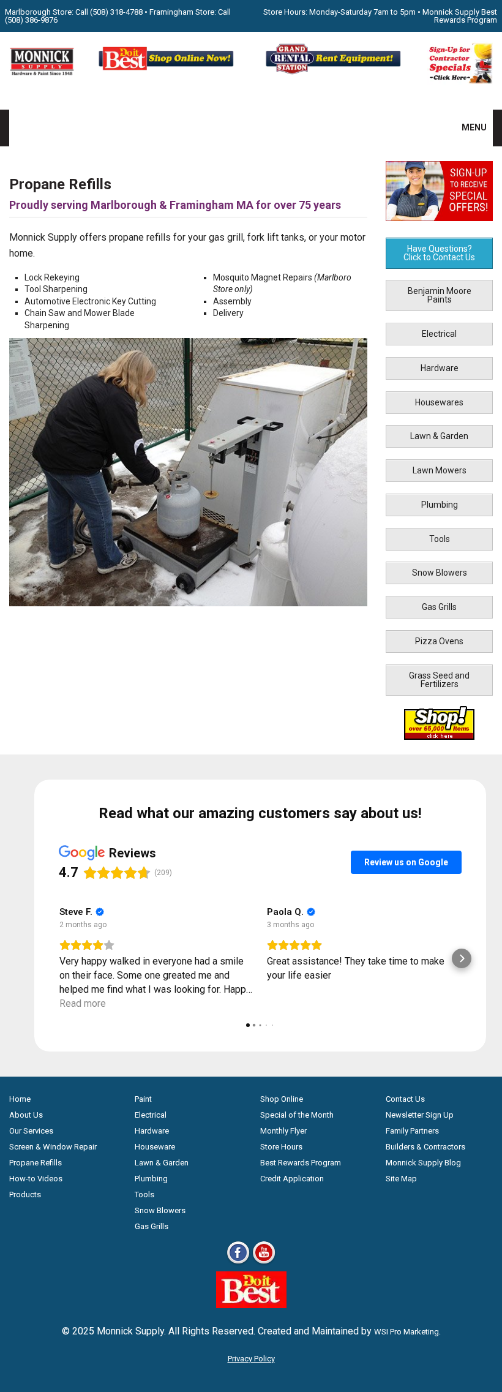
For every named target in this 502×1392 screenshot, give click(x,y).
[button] (59, 958)
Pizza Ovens (439, 641)
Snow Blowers (439, 572)
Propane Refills (35, 1162)
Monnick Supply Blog (423, 1162)
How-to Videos (35, 1178)
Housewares (439, 402)
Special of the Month (297, 1114)
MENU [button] (466, 127)
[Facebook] (238, 1263)
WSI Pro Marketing (406, 1331)
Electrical (439, 334)
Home (20, 1099)
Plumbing (439, 505)
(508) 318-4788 (116, 12)
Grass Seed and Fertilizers (439, 680)
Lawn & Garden (439, 436)
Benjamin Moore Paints (439, 295)
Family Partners (412, 1130)
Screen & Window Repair (53, 1146)
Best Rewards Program (300, 1162)
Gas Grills (439, 607)
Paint (143, 1099)
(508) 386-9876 (31, 19)
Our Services (31, 1130)
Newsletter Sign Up (420, 1114)
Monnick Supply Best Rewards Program (459, 15)
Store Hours (281, 1146)
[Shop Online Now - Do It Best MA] (167, 72)
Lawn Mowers (439, 470)
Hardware (440, 368)
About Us (26, 1114)
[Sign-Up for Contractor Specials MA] (460, 81)
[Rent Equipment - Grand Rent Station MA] (334, 72)
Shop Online (281, 1099)
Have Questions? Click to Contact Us (439, 253)
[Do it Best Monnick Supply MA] (251, 1305)
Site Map (401, 1178)
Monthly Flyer (283, 1130)
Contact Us (405, 1099)
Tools (439, 539)
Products (25, 1194)
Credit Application (292, 1178)
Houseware (155, 1146)
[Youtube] (264, 1263)
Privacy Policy (251, 1358)
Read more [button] (82, 1003)
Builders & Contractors (425, 1146)
